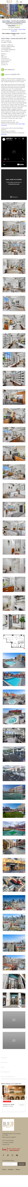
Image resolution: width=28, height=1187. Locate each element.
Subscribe (21, 1164)
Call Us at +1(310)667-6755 (7, 1076)
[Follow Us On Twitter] (8, 1155)
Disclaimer (10, 1169)
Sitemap (18, 1169)
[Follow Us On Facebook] (3, 1155)
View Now (22, 1104)
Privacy (4, 1169)
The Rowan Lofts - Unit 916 (8, 1104)
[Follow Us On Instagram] (12, 1155)
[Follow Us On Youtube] (17, 1155)
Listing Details (4, 1057)
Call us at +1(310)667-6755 (12, 74)
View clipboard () (10, 69)
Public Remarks (4, 1062)
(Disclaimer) (4, 134)
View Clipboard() (5, 1072)
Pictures (2, 1067)
